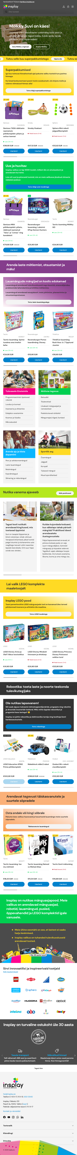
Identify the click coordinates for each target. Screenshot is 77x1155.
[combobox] (38, 11)
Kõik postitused (65, 493)
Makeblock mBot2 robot (38, 764)
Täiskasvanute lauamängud (38, 826)
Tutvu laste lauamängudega (38, 302)
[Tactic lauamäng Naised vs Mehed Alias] (38, 845)
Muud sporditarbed (49, 475)
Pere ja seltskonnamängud (16, 460)
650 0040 (28, 1097)
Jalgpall (44, 462)
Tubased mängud (48, 471)
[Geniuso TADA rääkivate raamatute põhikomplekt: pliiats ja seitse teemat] (14, 109)
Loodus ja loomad (13, 404)
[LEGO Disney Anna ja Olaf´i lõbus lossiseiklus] (14, 633)
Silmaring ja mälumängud (16, 478)
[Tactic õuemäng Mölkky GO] (63, 205)
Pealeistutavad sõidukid (50, 413)
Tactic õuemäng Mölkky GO (62, 225)
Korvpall (44, 466)
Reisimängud (11, 469)
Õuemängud (46, 457)
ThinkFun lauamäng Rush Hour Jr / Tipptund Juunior (62, 342)
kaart (25, 1104)
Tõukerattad (46, 401)
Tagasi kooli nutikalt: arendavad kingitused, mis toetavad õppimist (19, 527)
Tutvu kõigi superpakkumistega (38, 91)
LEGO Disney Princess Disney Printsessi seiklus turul (62, 654)
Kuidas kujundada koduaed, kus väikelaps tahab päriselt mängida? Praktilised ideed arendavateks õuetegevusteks (57, 530)
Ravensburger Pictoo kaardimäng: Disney (37, 341)
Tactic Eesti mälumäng (62, 864)
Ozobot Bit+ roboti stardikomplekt (60, 765)
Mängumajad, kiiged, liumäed (52, 417)
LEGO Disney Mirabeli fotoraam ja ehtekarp (37, 653)
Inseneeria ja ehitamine (15, 409)
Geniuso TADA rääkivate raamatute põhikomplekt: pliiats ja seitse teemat (13, 132)
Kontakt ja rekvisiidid (11, 1111)
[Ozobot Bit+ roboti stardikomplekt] (63, 745)
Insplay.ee (11, 1150)
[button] (68, 6)
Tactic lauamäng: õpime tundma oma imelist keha (13, 342)
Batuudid (44, 397)
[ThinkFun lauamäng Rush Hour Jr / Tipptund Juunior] (63, 321)
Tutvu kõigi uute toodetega (38, 187)
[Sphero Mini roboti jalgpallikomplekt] (63, 109)
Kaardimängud (12, 474)
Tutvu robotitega (38, 727)
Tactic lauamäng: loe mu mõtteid (12, 865)
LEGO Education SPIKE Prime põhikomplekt (13, 765)
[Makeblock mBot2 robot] (38, 745)
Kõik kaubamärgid (10, 972)
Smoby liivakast (35, 128)
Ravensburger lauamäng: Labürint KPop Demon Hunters (37, 227)
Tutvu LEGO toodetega (38, 614)
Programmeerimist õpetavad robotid (17, 398)
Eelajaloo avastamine (14, 413)
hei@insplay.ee (9, 1094)
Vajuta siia (50, 59)
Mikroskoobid (11, 422)
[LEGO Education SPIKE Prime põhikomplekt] (14, 745)
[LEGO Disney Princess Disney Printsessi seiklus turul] (63, 633)
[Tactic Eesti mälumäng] (63, 845)
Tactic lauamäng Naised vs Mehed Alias (38, 865)
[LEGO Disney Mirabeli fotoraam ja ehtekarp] (38, 633)
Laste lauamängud (13, 465)
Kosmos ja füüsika (13, 417)
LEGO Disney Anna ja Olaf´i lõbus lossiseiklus (13, 653)
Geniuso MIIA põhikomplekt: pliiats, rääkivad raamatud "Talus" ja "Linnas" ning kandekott (13, 230)
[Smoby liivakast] (38, 109)
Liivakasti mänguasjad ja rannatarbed (51, 407)
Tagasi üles (38, 1068)
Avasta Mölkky (41, 47)
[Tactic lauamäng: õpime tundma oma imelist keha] (14, 321)
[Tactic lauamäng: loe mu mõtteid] (14, 845)
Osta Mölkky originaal (20, 47)
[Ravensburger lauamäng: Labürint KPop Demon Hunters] (38, 205)
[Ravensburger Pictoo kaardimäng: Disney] (38, 321)
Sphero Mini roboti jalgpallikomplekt (60, 129)
